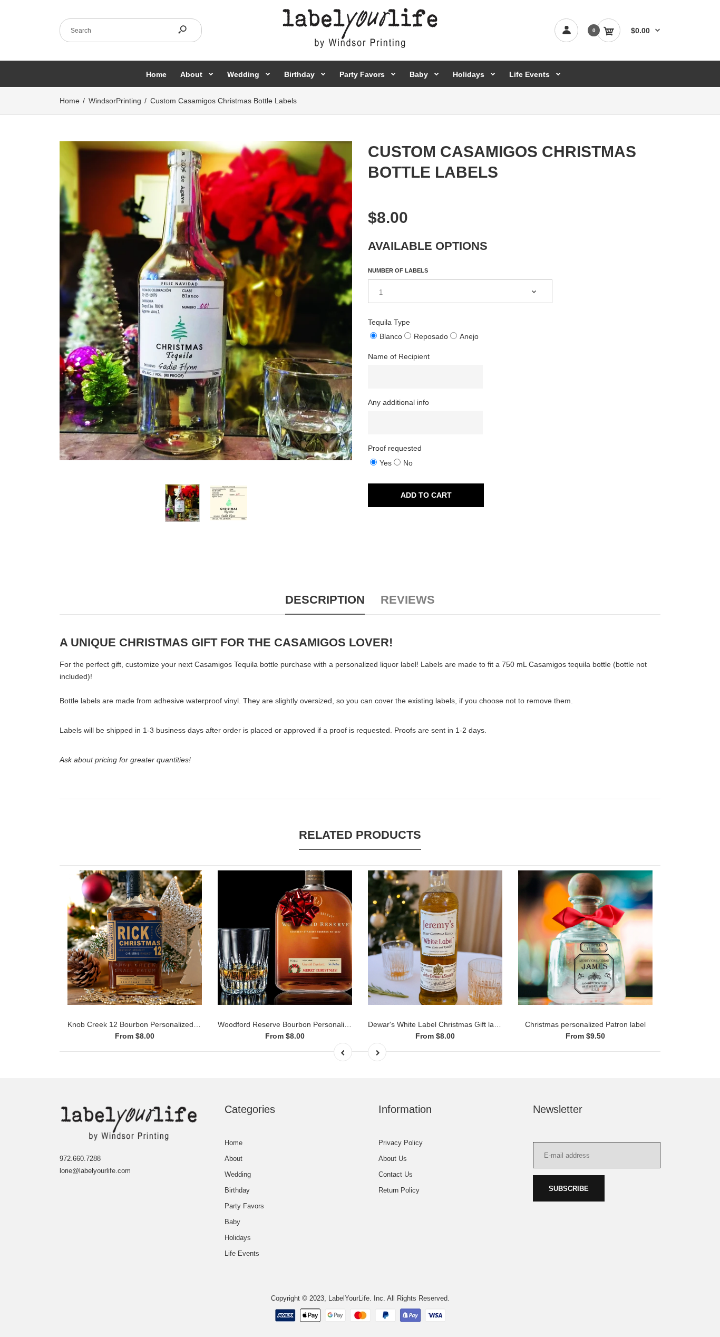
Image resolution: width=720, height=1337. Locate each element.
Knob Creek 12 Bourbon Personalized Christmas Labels (160, 1024)
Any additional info (398, 402)
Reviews (408, 599)
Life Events (242, 1253)
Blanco (391, 336)
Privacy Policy (400, 1143)
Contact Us (395, 1174)
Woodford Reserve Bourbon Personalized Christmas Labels (317, 1024)
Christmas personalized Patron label (585, 1024)
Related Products (360, 834)
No (408, 463)
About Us (392, 1158)
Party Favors (244, 1206)
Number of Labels (398, 270)
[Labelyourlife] (360, 47)
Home (233, 1143)
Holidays (238, 1238)
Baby (232, 1222)
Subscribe (569, 1189)
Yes (386, 463)
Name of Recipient (399, 356)
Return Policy (399, 1190)
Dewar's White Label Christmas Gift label (436, 1024)
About (233, 1158)
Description (325, 599)
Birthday (237, 1190)
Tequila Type (389, 322)
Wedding (238, 1174)
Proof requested (395, 448)
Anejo (469, 336)
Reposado (431, 336)
